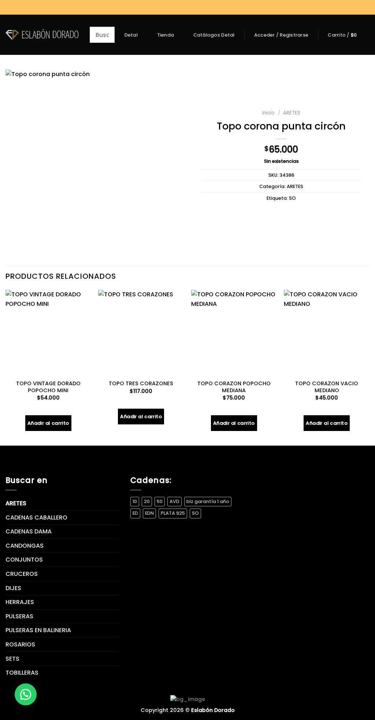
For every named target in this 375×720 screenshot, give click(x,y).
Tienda (165, 35)
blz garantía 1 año (207, 501)
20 (147, 501)
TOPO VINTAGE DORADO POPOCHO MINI (48, 387)
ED (135, 513)
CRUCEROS (21, 574)
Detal (131, 35)
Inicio (268, 112)
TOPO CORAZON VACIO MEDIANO (326, 387)
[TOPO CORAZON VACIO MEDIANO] (327, 332)
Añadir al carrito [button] (48, 423)
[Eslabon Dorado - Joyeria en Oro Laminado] (42, 34)
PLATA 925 (173, 513)
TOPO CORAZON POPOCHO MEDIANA (234, 387)
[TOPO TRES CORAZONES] (141, 332)
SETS (12, 659)
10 (135, 501)
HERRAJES (19, 602)
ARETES (291, 112)
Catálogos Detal (214, 35)
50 (160, 501)
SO (292, 198)
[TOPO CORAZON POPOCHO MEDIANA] (234, 332)
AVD (174, 501)
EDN (149, 513)
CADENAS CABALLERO (36, 517)
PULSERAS (19, 616)
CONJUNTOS (24, 559)
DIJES (13, 588)
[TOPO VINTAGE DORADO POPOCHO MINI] (48, 332)
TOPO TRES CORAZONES (141, 383)
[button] (26, 694)
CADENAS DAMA (28, 531)
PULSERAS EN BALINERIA (38, 630)
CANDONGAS (24, 545)
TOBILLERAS (21, 672)
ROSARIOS (20, 644)
